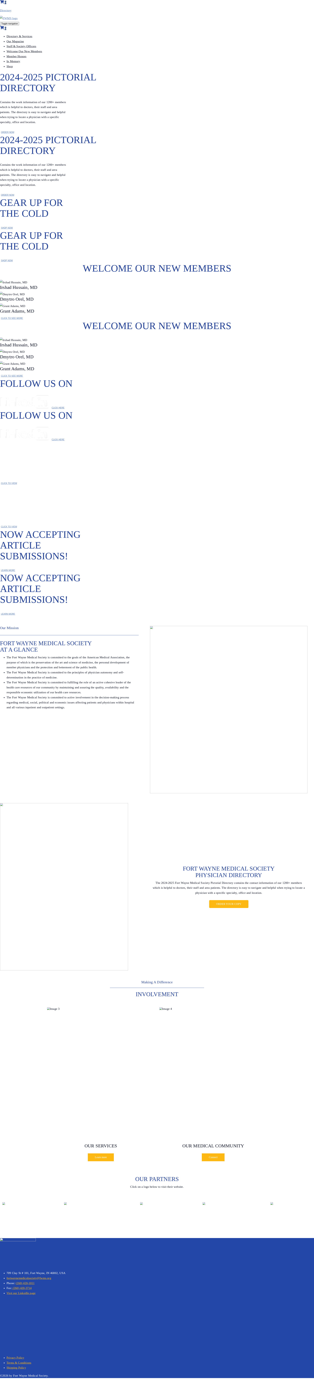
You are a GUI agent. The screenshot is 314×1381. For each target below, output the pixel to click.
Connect (213, 1157)
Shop (10, 66)
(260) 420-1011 (25, 1283)
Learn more (101, 1157)
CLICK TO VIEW (9, 483)
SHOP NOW (7, 228)
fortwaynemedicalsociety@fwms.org (29, 1278)
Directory (6, 10)
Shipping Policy (16, 1367)
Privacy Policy (15, 1357)
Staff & (21, 46)
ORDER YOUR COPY (228, 904)
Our (15, 41)
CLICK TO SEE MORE (12, 318)
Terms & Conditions (19, 1362)
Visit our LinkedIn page (21, 1293)
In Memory (13, 61)
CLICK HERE (58, 408)
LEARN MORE (8, 570)
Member (16, 56)
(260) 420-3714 (22, 1288)
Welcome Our (24, 51)
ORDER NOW (7, 132)
